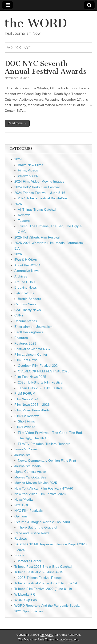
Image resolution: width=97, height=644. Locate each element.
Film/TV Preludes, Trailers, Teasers (44, 444)
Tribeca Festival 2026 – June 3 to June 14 (45, 583)
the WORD (36, 23)
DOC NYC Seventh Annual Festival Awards (45, 67)
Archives (20, 276)
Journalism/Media (27, 466)
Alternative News (26, 271)
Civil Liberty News (27, 310)
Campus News (25, 304)
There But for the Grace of (37, 527)
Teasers (24, 220)
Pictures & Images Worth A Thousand (42, 522)
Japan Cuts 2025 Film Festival (40, 388)
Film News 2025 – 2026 (32, 404)
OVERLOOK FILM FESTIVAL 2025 (43, 371)
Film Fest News (25, 360)
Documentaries (25, 321)
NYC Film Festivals (28, 510)
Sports (19, 555)
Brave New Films (30, 165)
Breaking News (25, 287)
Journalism (22, 455)
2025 (18, 204)
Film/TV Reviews (26, 416)
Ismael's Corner (26, 449)
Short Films (26, 421)
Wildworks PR (28, 176)
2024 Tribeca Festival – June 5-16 (39, 193)
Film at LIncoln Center (30, 354)
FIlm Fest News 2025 (30, 377)
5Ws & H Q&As (25, 259)
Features (21, 338)
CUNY (19, 315)
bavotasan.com (68, 639)
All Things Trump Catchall (37, 209)
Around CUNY (24, 282)
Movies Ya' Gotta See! (30, 477)
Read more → (17, 123)
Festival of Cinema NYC (32, 349)
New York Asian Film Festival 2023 (40, 494)
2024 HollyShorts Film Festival (37, 187)
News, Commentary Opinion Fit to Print (47, 460)
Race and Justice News (31, 533)
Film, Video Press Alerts (32, 410)
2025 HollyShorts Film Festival (37, 237)
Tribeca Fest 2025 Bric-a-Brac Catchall (43, 566)
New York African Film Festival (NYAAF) (43, 488)
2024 (18, 159)
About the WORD (27, 265)
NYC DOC (21, 505)
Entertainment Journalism (33, 326)
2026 (18, 254)
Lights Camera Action (30, 471)
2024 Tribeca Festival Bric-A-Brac (43, 198)
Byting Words (24, 293)
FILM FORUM (24, 393)
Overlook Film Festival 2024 (39, 365)
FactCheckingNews (28, 332)
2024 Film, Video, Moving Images (39, 181)
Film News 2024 (26, 399)
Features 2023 (25, 343)
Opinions (21, 516)
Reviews (24, 215)
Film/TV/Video (24, 427)
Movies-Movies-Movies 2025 (35, 483)
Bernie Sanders (29, 299)
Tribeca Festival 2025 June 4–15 (38, 572)
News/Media (23, 499)
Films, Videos (28, 170)
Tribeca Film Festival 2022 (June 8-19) (43, 589)
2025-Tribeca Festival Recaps (40, 578)
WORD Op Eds (25, 600)
